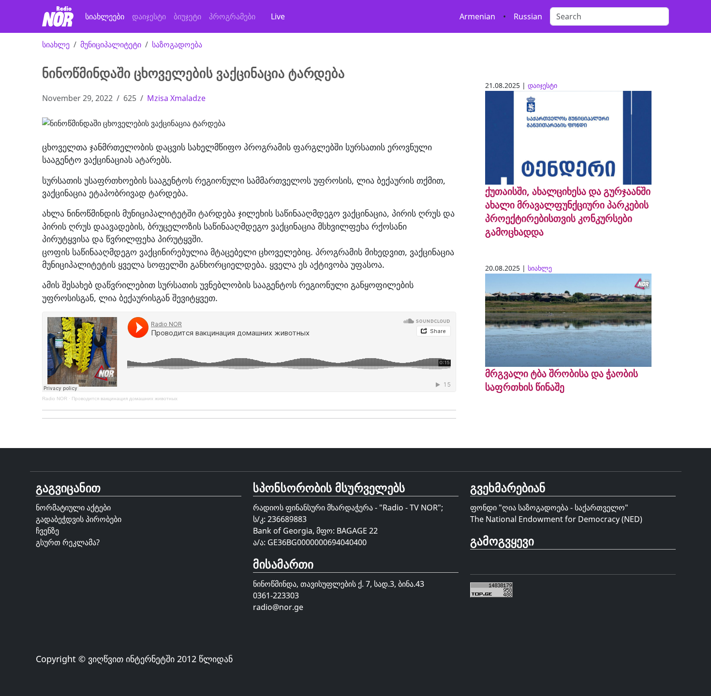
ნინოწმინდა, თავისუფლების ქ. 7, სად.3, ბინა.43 (338, 584)
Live (278, 16)
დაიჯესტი (149, 16)
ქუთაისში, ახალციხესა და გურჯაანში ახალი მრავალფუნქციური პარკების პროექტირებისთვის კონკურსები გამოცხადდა (568, 211)
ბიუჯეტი (187, 16)
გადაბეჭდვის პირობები (78, 519)
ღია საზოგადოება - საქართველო (563, 507)
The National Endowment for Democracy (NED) (556, 519)
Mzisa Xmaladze (176, 98)
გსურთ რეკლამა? (68, 542)
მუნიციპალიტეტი (110, 44)
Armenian (477, 16)
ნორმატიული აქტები (73, 507)
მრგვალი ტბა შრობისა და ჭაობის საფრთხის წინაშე (561, 380)
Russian (528, 16)
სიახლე (56, 44)
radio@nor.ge (278, 607)
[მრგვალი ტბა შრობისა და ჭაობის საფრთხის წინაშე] (568, 319)
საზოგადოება (177, 44)
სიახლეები (104, 16)
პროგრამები (232, 16)
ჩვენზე (47, 530)
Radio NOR (54, 398)
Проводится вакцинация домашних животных (125, 398)
